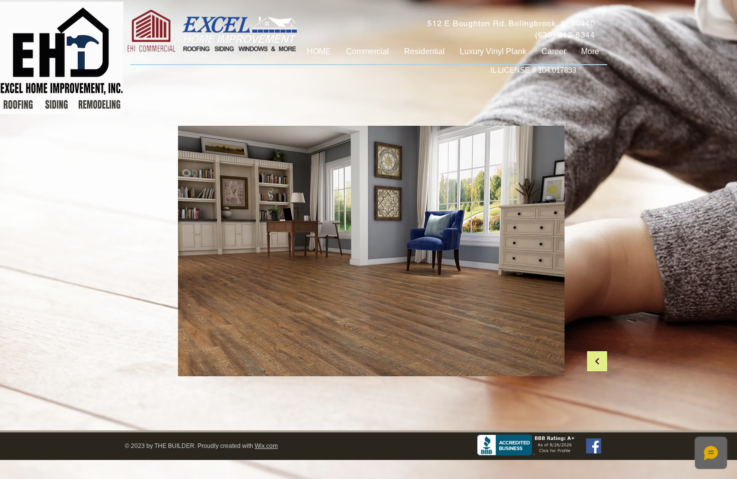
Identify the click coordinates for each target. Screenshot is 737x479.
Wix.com (266, 445)
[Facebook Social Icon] (593, 445)
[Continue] (597, 361)
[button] (371, 251)
